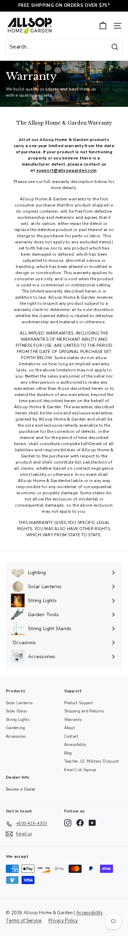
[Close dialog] (124, 436)
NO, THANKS (96, 487)
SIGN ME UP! (96, 477)
